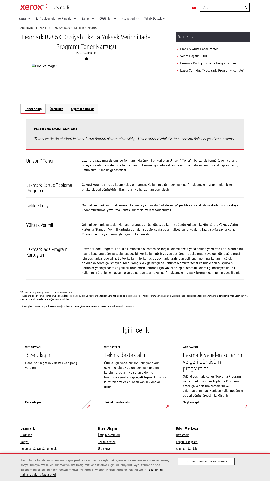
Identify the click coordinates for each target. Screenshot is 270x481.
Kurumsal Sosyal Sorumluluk (38, 448)
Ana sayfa (44, 6)
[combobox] (225, 7)
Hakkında (26, 435)
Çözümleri (105, 18)
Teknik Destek (153, 18)
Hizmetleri (128, 18)
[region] (135, 467)
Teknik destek (106, 442)
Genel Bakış (33, 109)
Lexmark (27, 428)
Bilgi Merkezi (187, 428)
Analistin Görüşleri (187, 448)
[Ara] (246, 7)
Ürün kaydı (104, 448)
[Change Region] (194, 7)
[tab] (32, 109)
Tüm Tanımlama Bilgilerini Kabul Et (206, 461)
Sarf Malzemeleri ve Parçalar (53, 18)
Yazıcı (22, 18)
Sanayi (86, 18)
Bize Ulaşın (107, 428)
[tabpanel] (135, 200)
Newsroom (182, 435)
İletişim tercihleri (109, 435)
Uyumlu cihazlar (82, 109)
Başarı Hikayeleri (187, 442)
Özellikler (56, 109)
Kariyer (24, 442)
